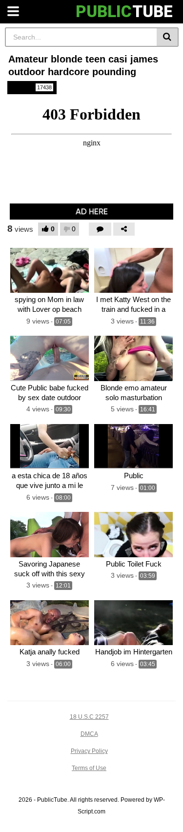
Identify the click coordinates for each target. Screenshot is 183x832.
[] (168, 37)
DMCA (89, 734)
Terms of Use (89, 768)
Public (31, 87)
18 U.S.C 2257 (89, 716)
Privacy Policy (89, 751)
